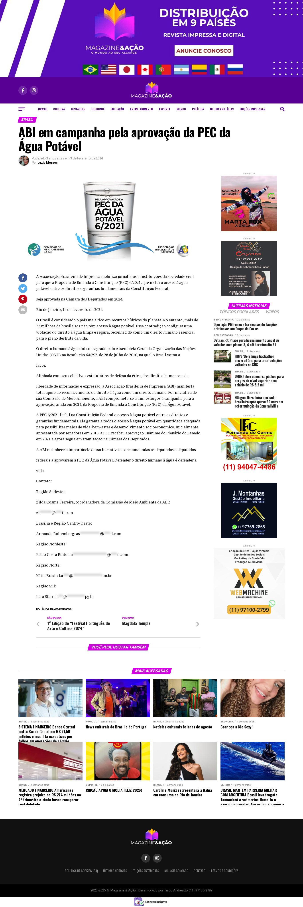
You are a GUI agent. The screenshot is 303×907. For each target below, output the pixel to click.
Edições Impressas (252, 109)
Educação (117, 109)
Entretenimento (141, 109)
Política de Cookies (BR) (81, 870)
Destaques (78, 109)
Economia (97, 109)
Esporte (164, 109)
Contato (199, 870)
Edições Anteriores (145, 870)
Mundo (181, 109)
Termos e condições (224, 870)
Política (198, 109)
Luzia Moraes (47, 162)
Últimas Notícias (222, 109)
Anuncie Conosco (176, 870)
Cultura (59, 109)
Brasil (42, 109)
